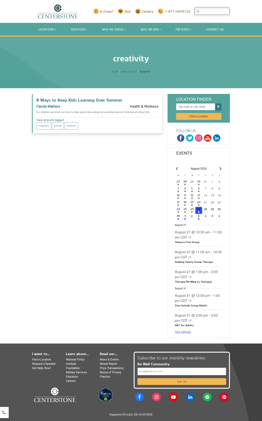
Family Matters (48, 106)
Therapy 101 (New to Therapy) (193, 281)
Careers (71, 381)
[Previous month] (177, 169)
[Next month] (220, 169)
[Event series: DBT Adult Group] (190, 320)
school (58, 126)
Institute (71, 363)
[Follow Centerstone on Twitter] (189, 138)
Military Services (76, 372)
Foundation (73, 368)
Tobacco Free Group (187, 242)
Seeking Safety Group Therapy (194, 262)
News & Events (129, 71)
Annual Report (108, 363)
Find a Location (198, 116)
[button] (139, 397)
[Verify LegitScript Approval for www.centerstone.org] (105, 395)
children (71, 126)
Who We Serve (113, 29)
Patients (182, 29)
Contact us (215, 29)
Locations (46, 29)
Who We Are (150, 29)
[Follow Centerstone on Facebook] (180, 138)
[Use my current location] (218, 106)
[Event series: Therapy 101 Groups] (190, 277)
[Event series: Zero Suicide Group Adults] (190, 301)
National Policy (75, 359)
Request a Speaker (44, 363)
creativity (43, 126)
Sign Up (182, 381)
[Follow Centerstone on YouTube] (207, 138)
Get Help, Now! (41, 368)
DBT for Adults (184, 325)
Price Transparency (112, 368)
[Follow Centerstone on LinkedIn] (216, 138)
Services (78, 29)
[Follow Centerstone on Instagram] (198, 138)
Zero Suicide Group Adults (191, 305)
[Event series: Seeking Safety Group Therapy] (190, 257)
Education (72, 376)
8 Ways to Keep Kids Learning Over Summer (79, 100)
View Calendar (183, 331)
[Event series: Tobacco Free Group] (190, 237)
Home (115, 71)
